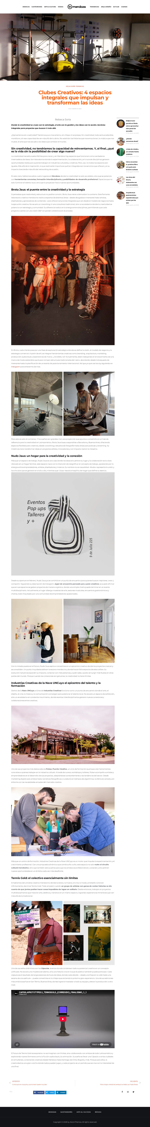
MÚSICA (60, 7)
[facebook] (122, 1092)
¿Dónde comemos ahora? (132, 140)
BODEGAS (26, 7)
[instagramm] (128, 1092)
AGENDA (124, 7)
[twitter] (133, 1092)
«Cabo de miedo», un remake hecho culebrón (132, 151)
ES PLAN (116, 7)
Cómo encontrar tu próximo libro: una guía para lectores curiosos (132, 166)
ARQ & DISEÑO (106, 7)
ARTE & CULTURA (50, 7)
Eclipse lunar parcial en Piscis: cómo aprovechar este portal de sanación (132, 126)
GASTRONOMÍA (37, 7)
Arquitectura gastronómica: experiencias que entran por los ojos (132, 198)
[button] (38, 1092)
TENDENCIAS (94, 7)
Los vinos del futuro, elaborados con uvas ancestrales (132, 181)
